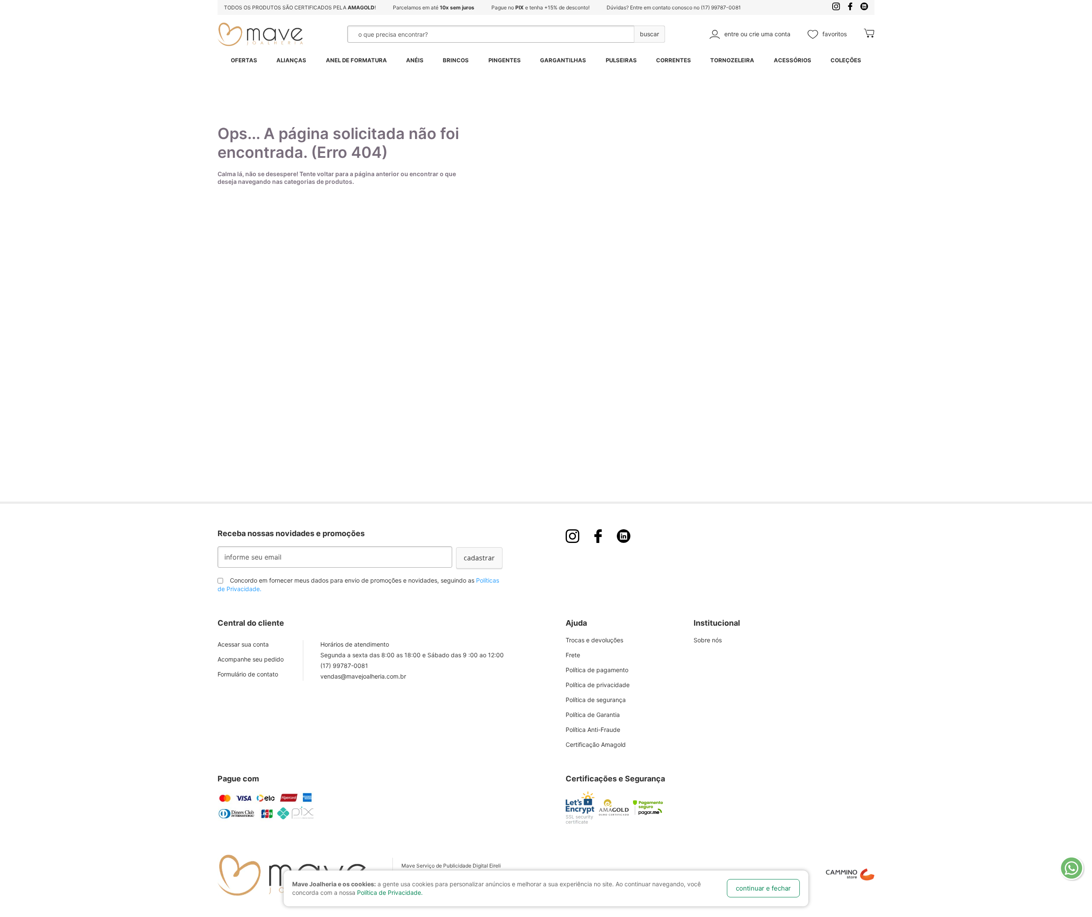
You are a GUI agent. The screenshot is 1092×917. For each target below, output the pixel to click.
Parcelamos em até (433, 7)
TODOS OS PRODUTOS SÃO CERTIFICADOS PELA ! (300, 7)
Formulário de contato (248, 674)
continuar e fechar (763, 888)
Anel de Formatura (356, 60)
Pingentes (504, 60)
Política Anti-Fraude (593, 729)
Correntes (673, 60)
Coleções (846, 60)
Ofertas (244, 60)
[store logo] (260, 34)
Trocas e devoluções (594, 640)
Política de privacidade (598, 684)
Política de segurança (596, 699)
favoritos (834, 34)
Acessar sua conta (243, 644)
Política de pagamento (597, 669)
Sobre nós (708, 640)
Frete (573, 655)
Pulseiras (621, 60)
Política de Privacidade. (390, 892)
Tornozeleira (732, 60)
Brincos (456, 60)
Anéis (415, 60)
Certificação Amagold (596, 744)
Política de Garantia (593, 714)
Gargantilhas (563, 60)
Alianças (291, 60)
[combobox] (469, 34)
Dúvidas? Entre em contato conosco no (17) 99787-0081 (674, 7)
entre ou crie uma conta (757, 34)
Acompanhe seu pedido (251, 659)
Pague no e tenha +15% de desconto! (540, 7)
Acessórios (792, 60)
